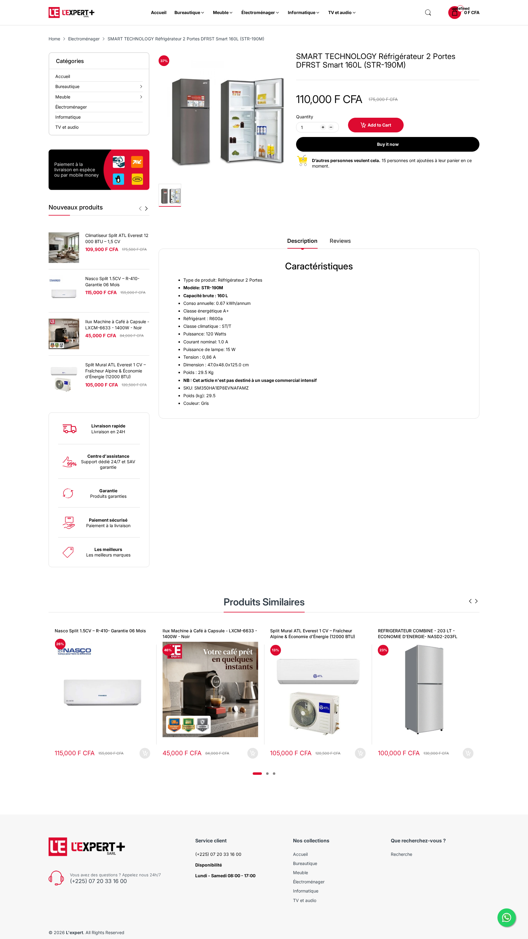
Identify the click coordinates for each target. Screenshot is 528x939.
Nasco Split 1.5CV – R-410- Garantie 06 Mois (100, 630)
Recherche (401, 854)
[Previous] (146, 208)
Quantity (304, 116)
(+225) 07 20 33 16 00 (98, 881)
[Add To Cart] (145, 753)
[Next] (140, 208)
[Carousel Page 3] (274, 773)
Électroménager (308, 881)
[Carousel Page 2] (267, 773)
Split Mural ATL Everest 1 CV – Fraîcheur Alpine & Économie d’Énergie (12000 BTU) (115, 370)
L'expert (74, 932)
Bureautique (305, 863)
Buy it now (388, 144)
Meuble (300, 872)
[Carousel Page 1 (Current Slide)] (257, 773)
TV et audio (304, 900)
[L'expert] (71, 12)
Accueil (300, 854)
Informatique (305, 890)
